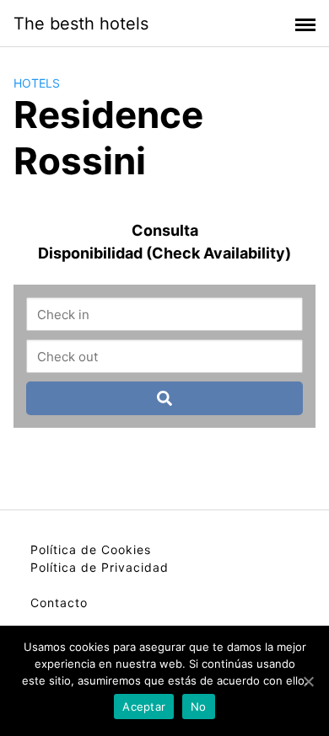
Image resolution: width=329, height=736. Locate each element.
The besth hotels (80, 23)
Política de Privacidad (99, 567)
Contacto (59, 602)
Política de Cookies (90, 549)
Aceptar (143, 706)
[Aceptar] (307, 681)
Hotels (36, 83)
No (199, 706)
